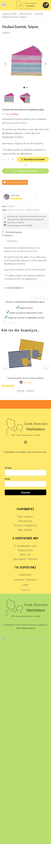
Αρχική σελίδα (9, 13)
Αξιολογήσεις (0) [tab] (15, 287)
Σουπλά (39, 13)
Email (7, 479)
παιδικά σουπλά (32, 209)
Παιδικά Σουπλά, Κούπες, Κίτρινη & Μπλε (25, 378)
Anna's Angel (15, 195)
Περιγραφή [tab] (12, 241)
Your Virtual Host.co (25, 628)
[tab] (25, 241)
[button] (3, 5)
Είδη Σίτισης (25, 13)
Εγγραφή (25, 492)
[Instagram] (25, 442)
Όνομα (8, 467)
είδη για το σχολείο (15, 209)
